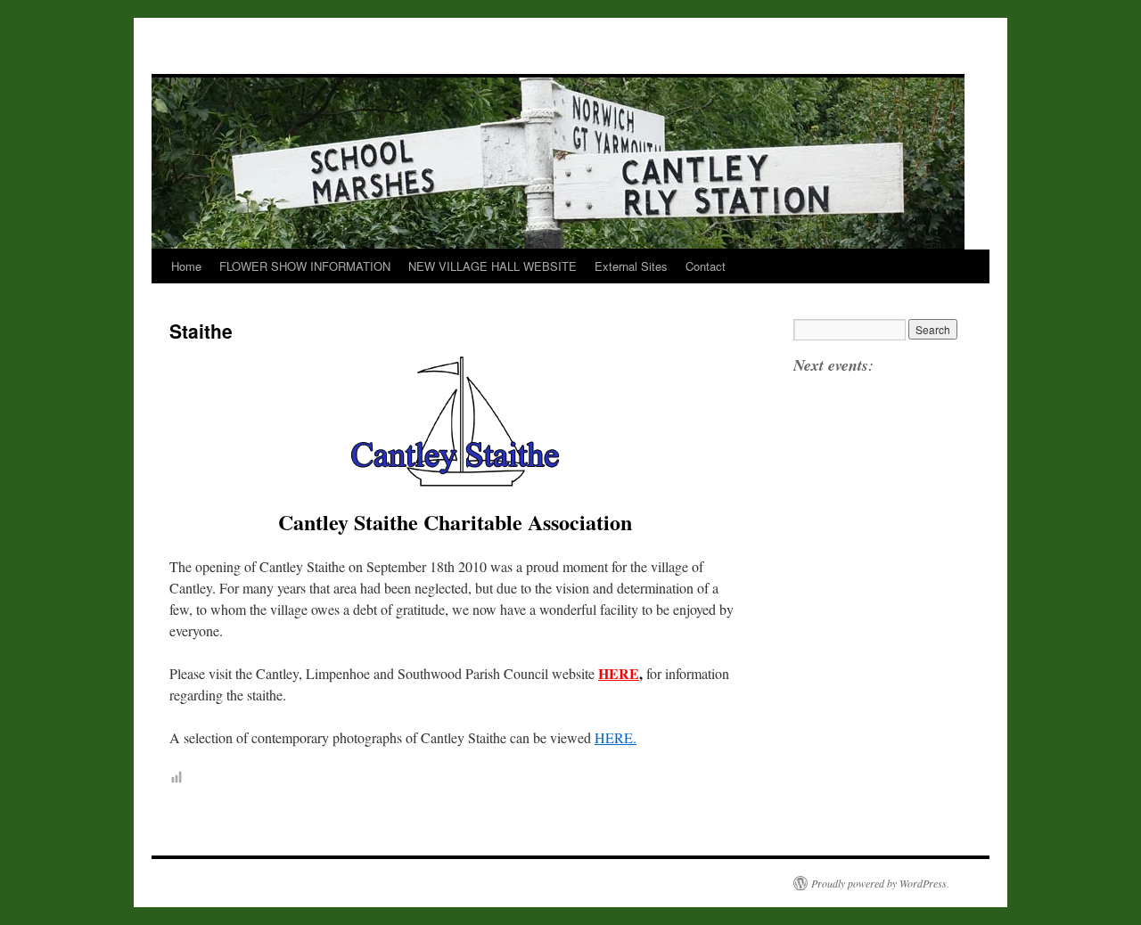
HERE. (615, 737)
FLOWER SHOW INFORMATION (304, 266)
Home (186, 266)
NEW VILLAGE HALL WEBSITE (492, 266)
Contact (705, 266)
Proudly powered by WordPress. (880, 883)
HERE (618, 673)
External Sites (631, 266)
